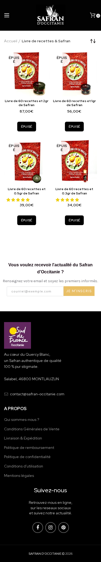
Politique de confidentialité (27, 456)
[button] (18, 199)
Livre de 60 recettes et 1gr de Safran (74, 103)
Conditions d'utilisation (23, 466)
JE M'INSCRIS (79, 291)
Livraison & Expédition (23, 438)
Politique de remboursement (29, 447)
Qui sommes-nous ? (21, 419)
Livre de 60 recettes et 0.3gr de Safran (74, 191)
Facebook (37, 527)
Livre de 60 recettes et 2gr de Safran (26, 103)
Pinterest (63, 527)
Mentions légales (19, 475)
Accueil (10, 41)
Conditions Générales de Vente (32, 429)
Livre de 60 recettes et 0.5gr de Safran (27, 191)
